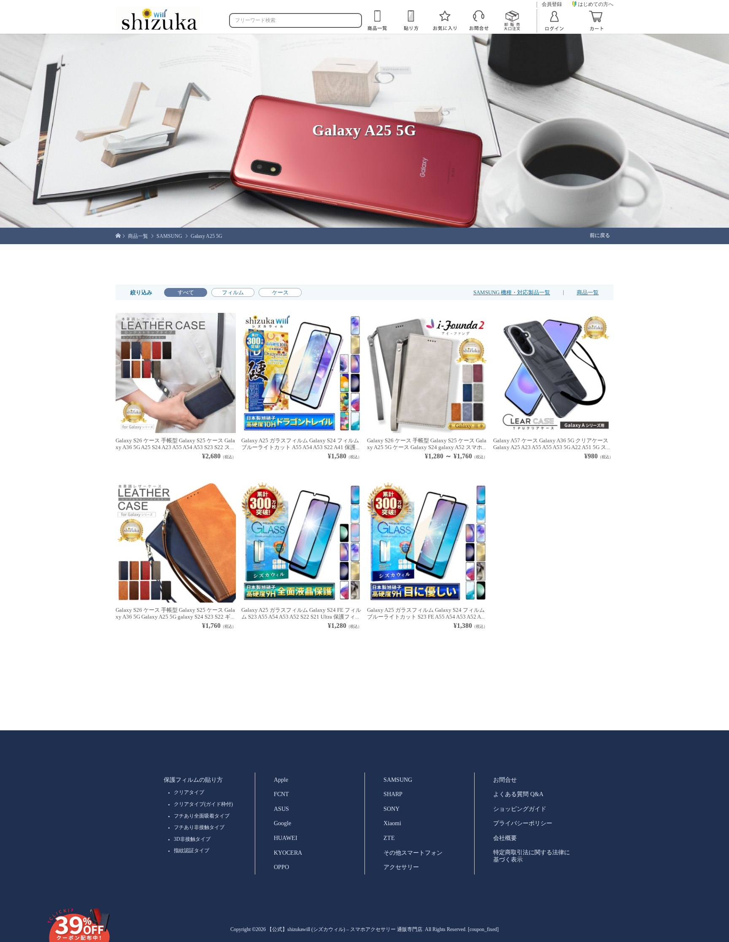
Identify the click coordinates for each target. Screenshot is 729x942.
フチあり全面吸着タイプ (202, 815)
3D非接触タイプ (192, 839)
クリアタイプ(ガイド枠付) (203, 804)
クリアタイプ (189, 792)
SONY (391, 808)
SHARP (392, 794)
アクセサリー (401, 867)
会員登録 (552, 4)
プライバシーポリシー (522, 823)
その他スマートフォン (413, 852)
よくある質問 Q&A (518, 794)
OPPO (281, 867)
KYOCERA (288, 852)
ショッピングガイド (519, 808)
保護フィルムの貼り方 (193, 779)
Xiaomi (392, 823)
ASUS (281, 808)
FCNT (281, 794)
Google (282, 823)
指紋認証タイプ (191, 850)
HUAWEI (285, 837)
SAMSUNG (397, 779)
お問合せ (505, 779)
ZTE (389, 837)
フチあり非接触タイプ (199, 827)
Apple (281, 779)
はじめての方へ (595, 4)
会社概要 (505, 837)
